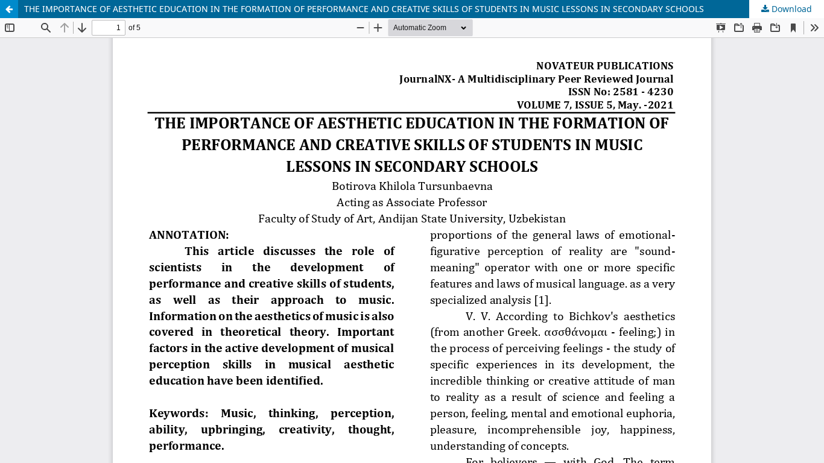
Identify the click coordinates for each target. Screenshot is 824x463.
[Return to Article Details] (9, 9)
